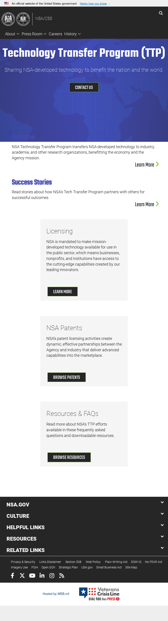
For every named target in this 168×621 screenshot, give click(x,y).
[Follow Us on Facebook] (12, 576)
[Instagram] (52, 576)
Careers (55, 34)
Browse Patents (66, 377)
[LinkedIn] (42, 576)
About (10, 34)
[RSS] (61, 576)
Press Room (32, 34)
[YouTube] (32, 576)
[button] (95, 3)
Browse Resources (69, 457)
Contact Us (84, 87)
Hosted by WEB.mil (56, 593)
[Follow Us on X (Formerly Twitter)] (22, 576)
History (70, 34)
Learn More (145, 165)
